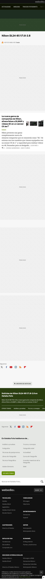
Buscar (42, 481)
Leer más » (35, 145)
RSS (20, 366)
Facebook (6, 366)
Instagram (15, 366)
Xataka (4, 501)
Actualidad (27, 452)
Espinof (25, 518)
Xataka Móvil (6, 504)
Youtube (11, 366)
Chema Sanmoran (13, 148)
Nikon (4, 130)
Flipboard (25, 366)
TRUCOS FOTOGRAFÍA (30, 7)
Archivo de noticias (23, 384)
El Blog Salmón (28, 542)
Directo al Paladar (8, 528)
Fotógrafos (6, 448)
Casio (18, 42)
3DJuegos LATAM (28, 558)
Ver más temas (8, 473)
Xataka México (7, 558)
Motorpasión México (30, 567)
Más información (24, 577)
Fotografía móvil (28, 448)
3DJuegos (26, 501)
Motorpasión (27, 528)
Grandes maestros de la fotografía (31, 461)
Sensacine (26, 515)
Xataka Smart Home (8, 510)
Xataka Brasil (6, 561)
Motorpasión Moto (29, 531)
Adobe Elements (8, 466)
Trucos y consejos (34, 408)
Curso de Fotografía (30, 456)
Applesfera (5, 507)
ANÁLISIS (16, 7)
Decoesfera (6, 545)
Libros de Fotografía (9, 456)
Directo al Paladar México (10, 567)
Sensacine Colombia (30, 564)
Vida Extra (26, 504)
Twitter (1, 366)
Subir (37, 490)
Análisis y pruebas (19, 408)
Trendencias (6, 542)
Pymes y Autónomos (30, 545)
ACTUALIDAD (6, 7)
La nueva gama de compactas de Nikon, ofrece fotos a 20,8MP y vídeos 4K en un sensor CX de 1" (13, 121)
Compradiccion (7, 547)
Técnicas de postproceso (11, 452)
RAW (24, 466)
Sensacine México (29, 561)
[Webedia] (40, 1)
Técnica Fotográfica (9, 460)
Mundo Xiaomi (7, 513)
